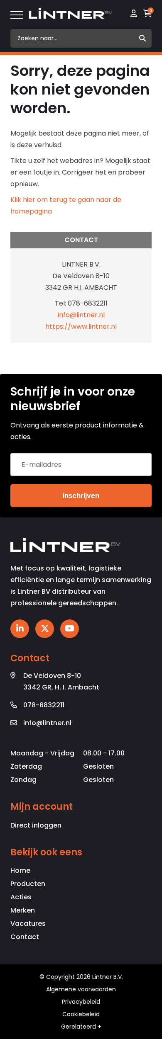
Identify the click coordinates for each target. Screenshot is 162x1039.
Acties (21, 897)
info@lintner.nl (47, 723)
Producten (27, 883)
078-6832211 (43, 705)
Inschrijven (81, 495)
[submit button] (142, 38)
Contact (24, 937)
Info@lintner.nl (81, 315)
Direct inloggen (35, 825)
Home (20, 870)
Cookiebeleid (81, 1014)
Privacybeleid (81, 1002)
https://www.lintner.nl (81, 326)
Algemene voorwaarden (81, 989)
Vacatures (28, 923)
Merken (22, 910)
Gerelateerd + (81, 1026)
